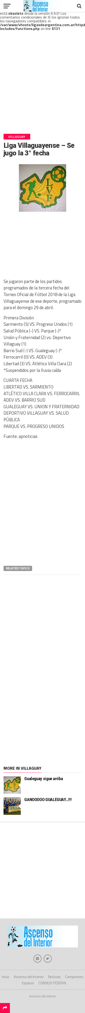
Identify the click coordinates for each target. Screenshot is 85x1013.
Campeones (74, 976)
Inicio (5, 976)
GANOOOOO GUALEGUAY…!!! (48, 799)
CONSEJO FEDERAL (52, 983)
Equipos (28, 983)
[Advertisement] (42, 86)
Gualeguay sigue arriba (43, 778)
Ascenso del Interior (29, 976)
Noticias (54, 976)
